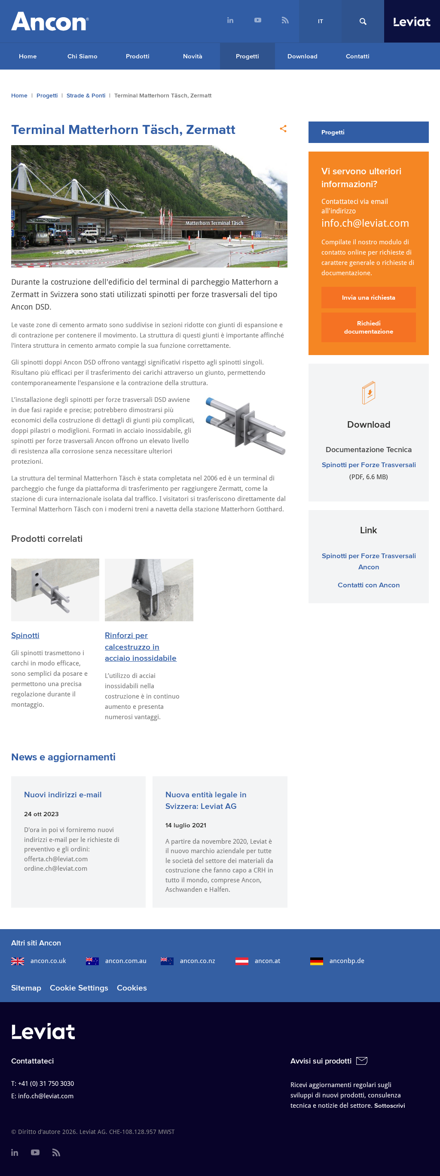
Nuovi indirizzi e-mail (63, 794)
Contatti (358, 56)
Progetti (247, 56)
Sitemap (26, 987)
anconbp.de (347, 961)
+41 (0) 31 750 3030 (46, 1084)
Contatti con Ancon (369, 584)
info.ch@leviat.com (365, 223)
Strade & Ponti (86, 95)
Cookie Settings (79, 987)
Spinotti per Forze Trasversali (369, 464)
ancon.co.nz (197, 961)
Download (302, 56)
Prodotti (138, 56)
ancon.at (267, 961)
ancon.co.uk (48, 961)
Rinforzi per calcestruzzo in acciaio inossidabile (141, 646)
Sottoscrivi (389, 1105)
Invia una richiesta (368, 297)
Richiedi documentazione (368, 327)
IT (320, 21)
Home (28, 56)
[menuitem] (230, 21)
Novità (192, 56)
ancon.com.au (126, 961)
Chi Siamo (82, 56)
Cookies (132, 987)
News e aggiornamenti (63, 757)
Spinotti (25, 635)
